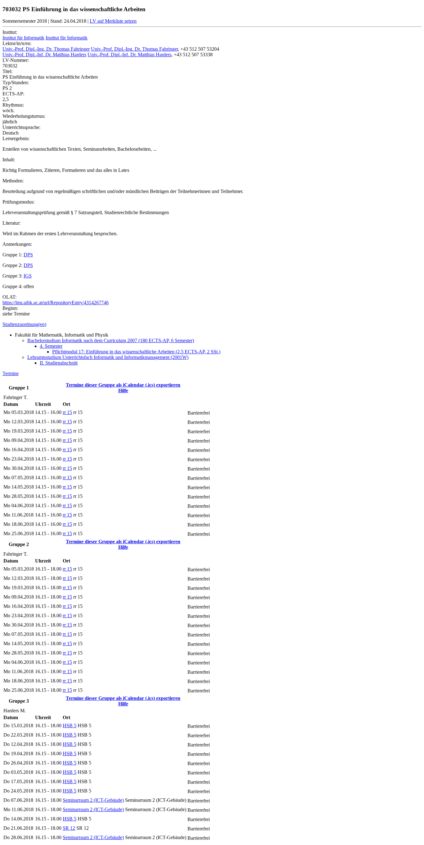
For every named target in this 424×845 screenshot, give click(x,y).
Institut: (9, 32)
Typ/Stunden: (15, 82)
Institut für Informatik (23, 37)
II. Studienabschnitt (59, 362)
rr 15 (67, 412)
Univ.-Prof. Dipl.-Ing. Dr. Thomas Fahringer (46, 49)
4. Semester (51, 346)
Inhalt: (8, 159)
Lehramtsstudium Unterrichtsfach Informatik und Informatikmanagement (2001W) (107, 357)
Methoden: (13, 180)
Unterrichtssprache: (21, 127)
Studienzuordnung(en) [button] (24, 324)
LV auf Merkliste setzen (113, 21)
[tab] (212, 324)
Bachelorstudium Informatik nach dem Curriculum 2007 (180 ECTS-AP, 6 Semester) (110, 340)
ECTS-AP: (13, 93)
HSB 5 (69, 725)
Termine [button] (10, 373)
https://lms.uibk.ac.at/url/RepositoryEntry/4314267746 (55, 302)
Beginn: (10, 308)
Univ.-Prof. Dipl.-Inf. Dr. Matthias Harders (44, 54)
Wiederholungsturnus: (23, 116)
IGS (28, 275)
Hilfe (123, 390)
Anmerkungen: (17, 244)
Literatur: (11, 223)
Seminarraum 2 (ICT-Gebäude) (93, 800)
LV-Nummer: (15, 60)
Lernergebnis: (15, 138)
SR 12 (69, 828)
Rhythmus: (13, 105)
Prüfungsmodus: (18, 201)
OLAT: (9, 297)
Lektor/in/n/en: (16, 43)
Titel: (7, 71)
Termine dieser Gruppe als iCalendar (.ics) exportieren (123, 385)
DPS (28, 254)
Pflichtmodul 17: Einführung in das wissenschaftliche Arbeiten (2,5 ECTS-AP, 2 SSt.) (136, 351)
